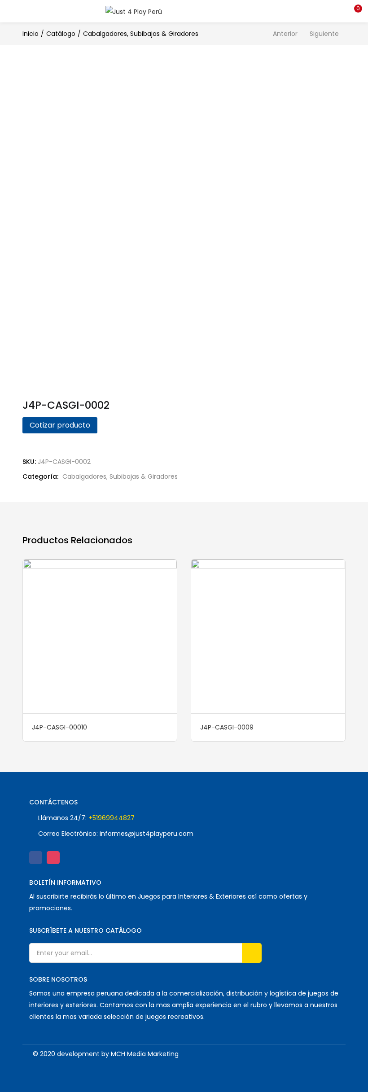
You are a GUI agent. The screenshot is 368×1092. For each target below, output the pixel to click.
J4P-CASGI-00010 (59, 727)
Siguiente (324, 33)
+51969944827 (111, 817)
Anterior (285, 33)
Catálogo (60, 33)
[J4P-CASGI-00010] (100, 635)
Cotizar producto (60, 425)
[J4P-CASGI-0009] (268, 635)
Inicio (30, 33)
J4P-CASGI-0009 (227, 727)
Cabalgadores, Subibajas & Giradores (140, 33)
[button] (354, 11)
